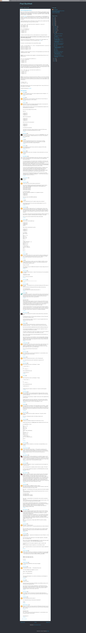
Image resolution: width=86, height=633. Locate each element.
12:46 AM (24, 410)
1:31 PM (24, 461)
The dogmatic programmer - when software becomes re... (59, 47)
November (55, 27)
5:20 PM (24, 258)
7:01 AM (24, 482)
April (55, 59)
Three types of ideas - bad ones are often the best (58, 39)
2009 (54, 22)
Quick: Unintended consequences (59, 43)
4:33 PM (24, 609)
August (55, 31)
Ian (23, 260)
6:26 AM (24, 617)
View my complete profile (56, 12)
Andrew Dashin (25, 177)
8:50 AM (24, 440)
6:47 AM (24, 417)
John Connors (25, 312)
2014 (54, 17)
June (55, 32)
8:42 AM (24, 180)
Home (35, 622)
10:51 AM (24, 446)
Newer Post (23, 622)
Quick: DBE (55, 45)
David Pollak (25, 391)
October (55, 28)
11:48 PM (24, 578)
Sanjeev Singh (25, 550)
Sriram (24, 92)
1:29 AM (24, 154)
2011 (54, 20)
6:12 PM (24, 205)
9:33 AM (24, 198)
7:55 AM (24, 507)
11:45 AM (24, 453)
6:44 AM (24, 355)
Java (40, 40)
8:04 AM (24, 361)
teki (23, 139)
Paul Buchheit (26, 4)
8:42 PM (24, 277)
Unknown (24, 102)
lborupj (24, 375)
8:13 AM (24, 373)
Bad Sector (24, 133)
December (55, 26)
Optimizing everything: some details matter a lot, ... (58, 53)
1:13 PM (24, 131)
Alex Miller (24, 207)
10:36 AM (24, 564)
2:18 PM (24, 137)
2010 (54, 21)
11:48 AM (24, 402)
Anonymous (25, 182)
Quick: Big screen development (58, 44)
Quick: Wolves (56, 50)
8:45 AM (24, 548)
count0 (24, 97)
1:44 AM (24, 310)
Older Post (48, 622)
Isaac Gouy (24, 270)
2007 (54, 25)
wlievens (24, 145)
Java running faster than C (58, 54)
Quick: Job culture (56, 37)
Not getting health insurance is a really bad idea (58, 41)
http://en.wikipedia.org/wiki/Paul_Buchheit (58, 10)
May (55, 58)
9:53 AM (24, 95)
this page (25, 16)
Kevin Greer (25, 363)
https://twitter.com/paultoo (56, 11)
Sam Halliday (25, 156)
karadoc (24, 404)
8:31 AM (24, 531)
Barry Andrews (25, 472)
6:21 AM (24, 589)
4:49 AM (24, 321)
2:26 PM (24, 217)
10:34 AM (24, 560)
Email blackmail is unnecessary (58, 51)
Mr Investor (24, 351)
